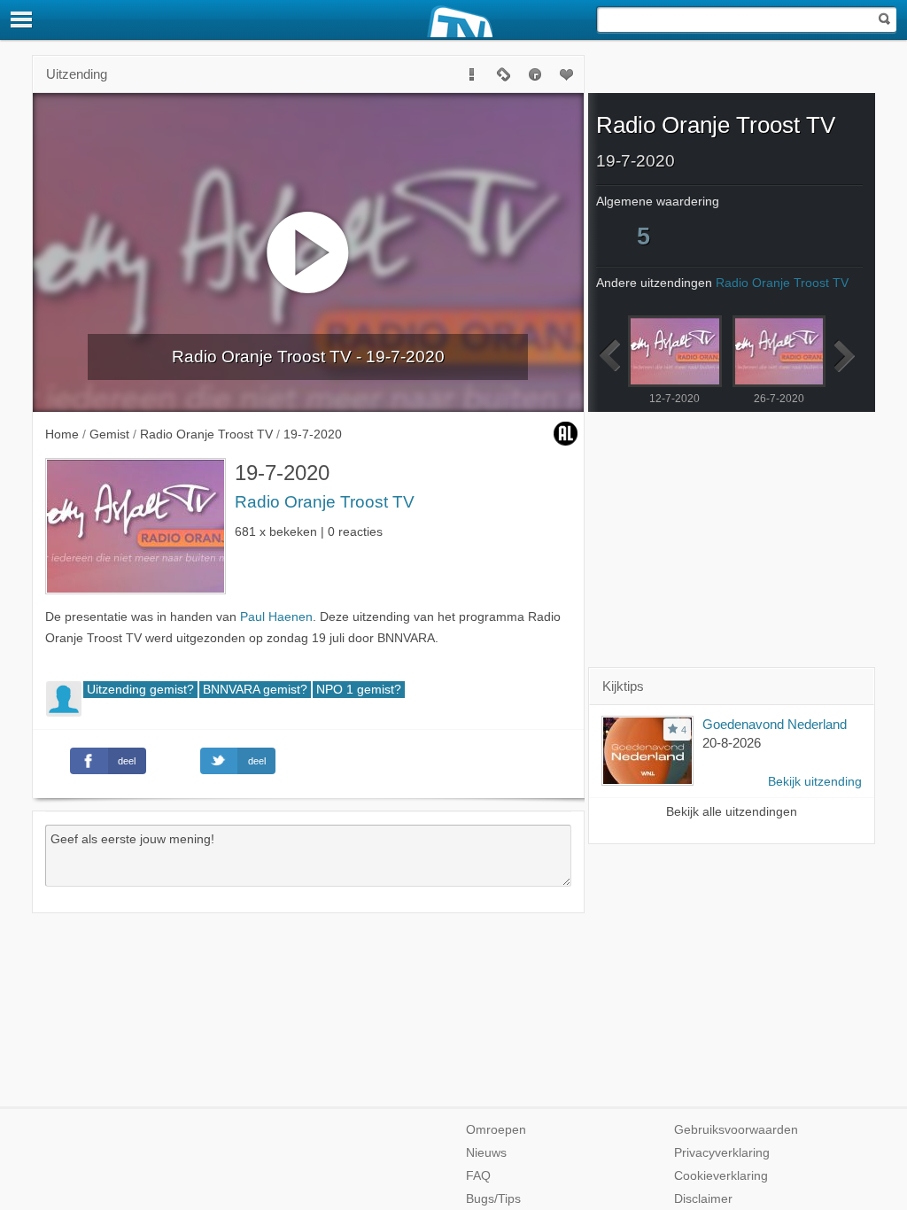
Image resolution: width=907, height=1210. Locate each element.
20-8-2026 (731, 742)
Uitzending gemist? (140, 689)
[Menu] (22, 19)
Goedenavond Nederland (774, 724)
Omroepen (496, 1129)
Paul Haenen (276, 617)
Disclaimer (703, 1199)
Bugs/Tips (493, 1199)
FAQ (478, 1176)
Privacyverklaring (722, 1153)
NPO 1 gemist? (358, 689)
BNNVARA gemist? (255, 689)
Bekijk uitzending (815, 781)
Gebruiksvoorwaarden (736, 1129)
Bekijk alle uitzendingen (731, 811)
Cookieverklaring (721, 1176)
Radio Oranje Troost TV (325, 502)
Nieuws (486, 1153)
